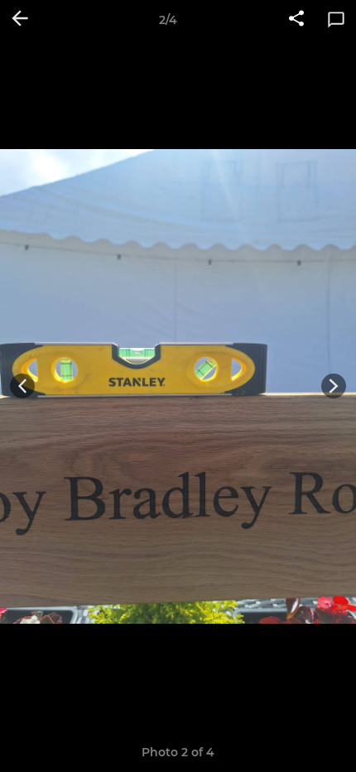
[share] (296, 19)
